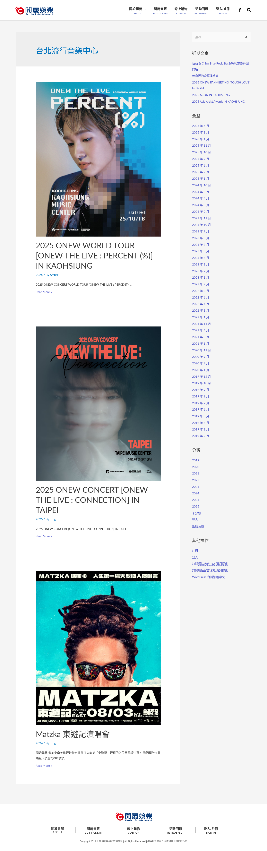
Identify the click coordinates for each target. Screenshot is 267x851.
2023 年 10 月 (201, 224)
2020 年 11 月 (201, 350)
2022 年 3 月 (200, 310)
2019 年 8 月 (200, 396)
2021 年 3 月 (200, 337)
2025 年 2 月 (200, 172)
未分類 (196, 513)
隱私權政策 (181, 841)
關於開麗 (135, 9)
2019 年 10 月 (201, 383)
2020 (195, 467)
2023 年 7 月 (200, 244)
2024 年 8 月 (200, 192)
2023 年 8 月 (200, 238)
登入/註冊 (223, 9)
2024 (39, 743)
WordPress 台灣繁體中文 (208, 577)
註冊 (195, 550)
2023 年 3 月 (200, 264)
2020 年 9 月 (200, 356)
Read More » (44, 292)
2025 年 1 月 (200, 178)
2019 (195, 460)
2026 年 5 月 (200, 126)
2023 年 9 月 (200, 231)
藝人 (195, 519)
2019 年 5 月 (200, 416)
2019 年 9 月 (200, 389)
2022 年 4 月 (200, 304)
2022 (195, 480)
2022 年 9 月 (200, 284)
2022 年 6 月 (200, 297)
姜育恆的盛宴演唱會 (205, 75)
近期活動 (198, 526)
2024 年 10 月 (201, 185)
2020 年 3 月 (200, 363)
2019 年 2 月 (200, 436)
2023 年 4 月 (200, 257)
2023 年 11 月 (201, 218)
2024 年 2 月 (200, 211)
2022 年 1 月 (200, 317)
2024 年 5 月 (200, 198)
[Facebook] (240, 10)
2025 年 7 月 (200, 159)
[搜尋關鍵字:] (221, 37)
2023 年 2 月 (200, 271)
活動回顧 (201, 9)
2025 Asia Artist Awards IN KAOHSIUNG (218, 101)
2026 (195, 506)
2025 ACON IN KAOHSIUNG (211, 95)
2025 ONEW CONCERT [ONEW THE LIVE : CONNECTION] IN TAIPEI (92, 500)
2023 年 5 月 (200, 251)
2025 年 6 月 (200, 165)
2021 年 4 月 (200, 330)
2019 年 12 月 (201, 376)
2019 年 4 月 (200, 422)
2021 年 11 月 (201, 324)
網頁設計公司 (154, 841)
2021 (195, 473)
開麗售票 (160, 9)
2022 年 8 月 (200, 291)
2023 (195, 486)
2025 (39, 275)
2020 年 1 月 (200, 370)
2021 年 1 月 (200, 343)
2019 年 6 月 (200, 409)
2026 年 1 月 (200, 139)
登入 (195, 557)
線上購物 (181, 9)
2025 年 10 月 (201, 152)
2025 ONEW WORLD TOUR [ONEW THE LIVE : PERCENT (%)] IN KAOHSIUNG (94, 256)
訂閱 (210, 563)
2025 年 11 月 (201, 145)
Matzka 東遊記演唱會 (73, 735)
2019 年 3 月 (200, 429)
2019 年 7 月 (200, 403)
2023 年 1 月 (200, 277)
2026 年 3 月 (200, 132)
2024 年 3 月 (200, 205)
